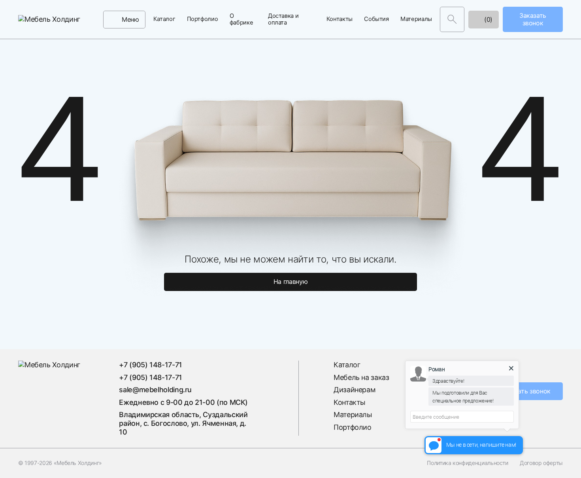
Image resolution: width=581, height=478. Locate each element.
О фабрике (241, 19)
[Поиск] (452, 19)
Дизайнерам (354, 389)
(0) (487, 19)
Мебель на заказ (361, 377)
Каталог (164, 19)
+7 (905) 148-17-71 (150, 365)
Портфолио (202, 19)
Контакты (339, 19)
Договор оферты (541, 463)
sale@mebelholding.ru (155, 389)
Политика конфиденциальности (467, 463)
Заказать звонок (526, 391)
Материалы (416, 19)
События (376, 19)
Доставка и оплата (283, 19)
